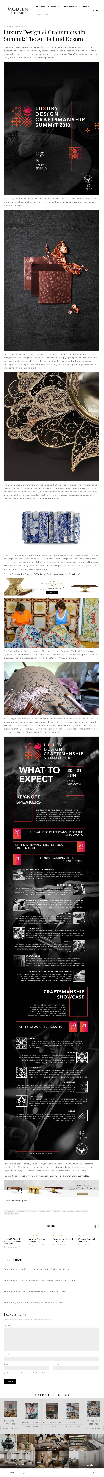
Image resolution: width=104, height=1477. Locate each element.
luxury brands (68, 1211)
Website (56, 1364)
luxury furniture (81, 1211)
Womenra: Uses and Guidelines (86, 1240)
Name (6, 1355)
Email (6, 1364)
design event (22, 1211)
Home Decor (56, 1211)
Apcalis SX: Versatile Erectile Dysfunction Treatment (12, 1241)
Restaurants (84, 6)
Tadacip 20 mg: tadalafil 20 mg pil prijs (63, 1240)
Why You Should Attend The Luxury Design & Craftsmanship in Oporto (44, 1280)
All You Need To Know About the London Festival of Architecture (42, 1269)
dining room (32, 1211)
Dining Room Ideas (42, 6)
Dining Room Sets (70, 6)
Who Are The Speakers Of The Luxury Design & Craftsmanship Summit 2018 (46, 574)
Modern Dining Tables (11, 1213)
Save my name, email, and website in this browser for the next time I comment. (34, 1373)
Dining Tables (56, 6)
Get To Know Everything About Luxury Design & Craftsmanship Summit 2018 (55, 1176)
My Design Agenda (19, 1201)
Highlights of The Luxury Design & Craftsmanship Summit (38, 1302)
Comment (8, 1325)
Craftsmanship (9, 1211)
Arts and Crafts (8, 26)
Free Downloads (42, 14)
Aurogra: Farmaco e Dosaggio (37, 1240)
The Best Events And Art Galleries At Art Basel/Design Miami (40, 1291)
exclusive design (45, 1211)
